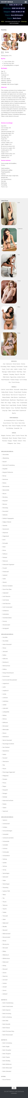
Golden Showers (12, 371)
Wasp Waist (24, 408)
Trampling (11, 374)
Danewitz (5, 525)
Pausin (4, 768)
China (24, 440)
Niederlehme (6, 750)
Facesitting (3, 366)
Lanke (4, 687)
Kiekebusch (6, 662)
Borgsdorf (5, 500)
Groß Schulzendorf (7, 607)
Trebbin (4, 912)
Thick (18, 402)
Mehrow (5, 719)
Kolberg (4, 669)
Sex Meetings (9, 428)
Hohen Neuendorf (7, 644)
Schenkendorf (6, 823)
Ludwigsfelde (6, 711)
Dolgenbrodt (6, 536)
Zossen (4, 990)
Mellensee (5, 722)
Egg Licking (13, 377)
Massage (4, 371)
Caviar (3, 369)
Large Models (12, 405)
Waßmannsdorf (6, 933)
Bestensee (5, 479)
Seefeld (4, 862)
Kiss (10, 382)
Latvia (13, 435)
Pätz (4, 765)
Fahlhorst (5, 554)
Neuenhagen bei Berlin (8, 743)
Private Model (17, 392)
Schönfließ (5, 845)
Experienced (23, 410)
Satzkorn (5, 820)
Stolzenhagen (6, 884)
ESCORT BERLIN (7, 2)
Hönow (4, 648)
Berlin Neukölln (6, 1024)
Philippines (10, 443)
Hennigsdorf (6, 628)
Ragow (4, 786)
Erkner (4, 550)
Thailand (15, 440)
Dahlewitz (5, 514)
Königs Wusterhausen (8, 672)
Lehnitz (4, 694)
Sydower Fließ (6, 891)
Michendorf (5, 726)
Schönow (5, 848)
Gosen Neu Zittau (7, 589)
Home (16, 423)
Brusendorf (5, 511)
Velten (4, 919)
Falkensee (5, 561)
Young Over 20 (22, 394)
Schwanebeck (6, 855)
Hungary (10, 440)
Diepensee (5, 532)
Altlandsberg (6, 458)
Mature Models (6, 397)
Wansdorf (5, 930)
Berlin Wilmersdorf (7, 1067)
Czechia (17, 435)
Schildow (5, 827)
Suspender (16, 428)
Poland (19, 438)
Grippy (9, 402)
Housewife (16, 389)
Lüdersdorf (5, 708)
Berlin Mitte (5, 1020)
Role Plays (19, 371)
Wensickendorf (6, 937)
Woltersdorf (5, 962)
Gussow (5, 621)
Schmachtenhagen (7, 830)
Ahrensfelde (6, 454)
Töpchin (5, 908)
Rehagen (5, 793)
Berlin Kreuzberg (7, 1013)
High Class (5, 425)
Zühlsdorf (5, 994)
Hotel (9, 425)
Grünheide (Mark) (7, 617)
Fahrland (5, 557)
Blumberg (5, 497)
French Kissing (15, 382)
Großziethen (6, 614)
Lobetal (4, 704)
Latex (11, 369)
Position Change (14, 379)
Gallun (4, 578)
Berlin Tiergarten (7, 1053)
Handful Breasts (5, 400)
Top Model (17, 408)
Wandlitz (5, 926)
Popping (18, 425)
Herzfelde (5, 637)
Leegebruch (6, 690)
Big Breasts (13, 400)
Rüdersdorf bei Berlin (8, 800)
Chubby (14, 402)
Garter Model (15, 410)
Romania (4, 440)
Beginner (8, 408)
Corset (7, 369)
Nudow (4, 754)
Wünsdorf (5, 969)
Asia (15, 443)
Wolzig (4, 965)
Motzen (4, 733)
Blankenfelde (6, 490)
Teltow (4, 894)
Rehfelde (5, 797)
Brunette (19, 405)
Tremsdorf (5, 916)
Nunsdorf (5, 758)
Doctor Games (16, 364)
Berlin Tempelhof (7, 1050)
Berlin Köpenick (6, 1010)
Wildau (4, 951)
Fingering (13, 366)
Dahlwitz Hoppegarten (8, 518)
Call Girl (3, 389)
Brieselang (5, 507)
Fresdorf (5, 568)
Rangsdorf (5, 790)
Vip (21, 428)
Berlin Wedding (6, 1060)
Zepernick (5, 976)
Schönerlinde (6, 841)
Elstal (4, 546)
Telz (4, 898)
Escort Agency (20, 420)
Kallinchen (5, 658)
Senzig (4, 869)
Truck (24, 369)
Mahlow (5, 715)
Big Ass (14, 413)
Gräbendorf (5, 593)
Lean (26, 400)
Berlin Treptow (6, 1057)
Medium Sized (5, 405)
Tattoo (9, 410)
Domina (23, 364)
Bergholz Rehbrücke (8, 472)
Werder (4, 940)
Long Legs (4, 410)
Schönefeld (5, 834)
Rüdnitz (4, 804)
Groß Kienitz (6, 600)
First (13, 423)
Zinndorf (5, 986)
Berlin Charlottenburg (8, 1003)
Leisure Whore (9, 389)
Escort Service (7, 423)
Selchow (5, 866)
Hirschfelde (5, 641)
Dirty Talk (22, 374)
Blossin (4, 493)
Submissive (9, 364)
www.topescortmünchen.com (12, 21)
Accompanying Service (10, 420)
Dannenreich (6, 529)
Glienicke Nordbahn (8, 585)
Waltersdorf (5, 923)
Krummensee (6, 676)
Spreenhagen (6, 873)
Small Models (23, 402)
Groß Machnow (6, 603)
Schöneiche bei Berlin (8, 837)
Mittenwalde (6, 729)
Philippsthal (5, 775)
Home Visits (22, 423)
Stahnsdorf (5, 877)
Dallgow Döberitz (7, 522)
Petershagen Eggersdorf (9, 772)
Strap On (17, 374)
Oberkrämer (6, 761)
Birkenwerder (6, 486)
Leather (16, 369)
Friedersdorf (6, 571)
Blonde (3, 408)
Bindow (4, 483)
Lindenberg (5, 701)
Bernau (4, 475)
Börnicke (5, 504)
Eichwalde (5, 543)
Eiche (4, 539)
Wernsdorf (5, 947)
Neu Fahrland (6, 747)
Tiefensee (5, 905)
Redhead (24, 405)
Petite (2, 402)
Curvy (12, 408)
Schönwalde (6, 852)
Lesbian (20, 369)
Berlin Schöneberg (7, 1043)
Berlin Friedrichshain (8, 1006)
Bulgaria (3, 435)
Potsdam (5, 779)
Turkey (18, 443)
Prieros (4, 782)
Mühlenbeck (6, 736)
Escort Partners (7, 1079)
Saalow (4, 807)
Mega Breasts (20, 400)
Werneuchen (6, 944)
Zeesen (4, 972)
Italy (26, 435)
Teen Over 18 (14, 394)
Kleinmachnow (6, 665)
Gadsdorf (5, 575)
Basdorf (5, 461)
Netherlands (5, 438)
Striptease (5, 374)
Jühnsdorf (5, 651)
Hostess (11, 392)
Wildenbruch (6, 955)
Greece (24, 438)
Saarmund (5, 811)
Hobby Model (4, 392)
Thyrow (4, 901)
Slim (6, 402)
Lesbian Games (21, 377)
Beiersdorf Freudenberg (9, 465)
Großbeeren (6, 610)
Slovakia (15, 438)
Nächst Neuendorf (7, 740)
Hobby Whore (23, 389)
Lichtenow (5, 697)
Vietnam (20, 440)
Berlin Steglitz (6, 1046)
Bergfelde (5, 468)
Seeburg (5, 859)
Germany (8, 435)
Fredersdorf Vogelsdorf (8, 564)
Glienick (5, 582)
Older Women (14, 397)
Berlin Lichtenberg (7, 1017)
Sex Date (23, 425)
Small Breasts (22, 397)
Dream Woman (6, 394)
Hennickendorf (6, 624)
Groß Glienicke (6, 596)
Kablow (4, 655)
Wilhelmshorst (6, 958)
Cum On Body (23, 379)
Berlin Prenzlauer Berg (8, 1031)
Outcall (13, 425)
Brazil (10, 438)
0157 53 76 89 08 (14, 23)
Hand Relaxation (5, 379)
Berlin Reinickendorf (8, 1034)
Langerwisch (6, 683)
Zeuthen (5, 983)
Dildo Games (6, 377)
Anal (4, 364)
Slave (24, 371)
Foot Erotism (19, 366)
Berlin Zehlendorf (7, 1071)
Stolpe (4, 880)
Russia (22, 435)
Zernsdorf (5, 979)
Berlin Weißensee (7, 1064)
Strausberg (5, 887)
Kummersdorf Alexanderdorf (10, 680)
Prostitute (24, 392)
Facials (25, 366)
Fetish (8, 366)
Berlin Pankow (6, 1027)
